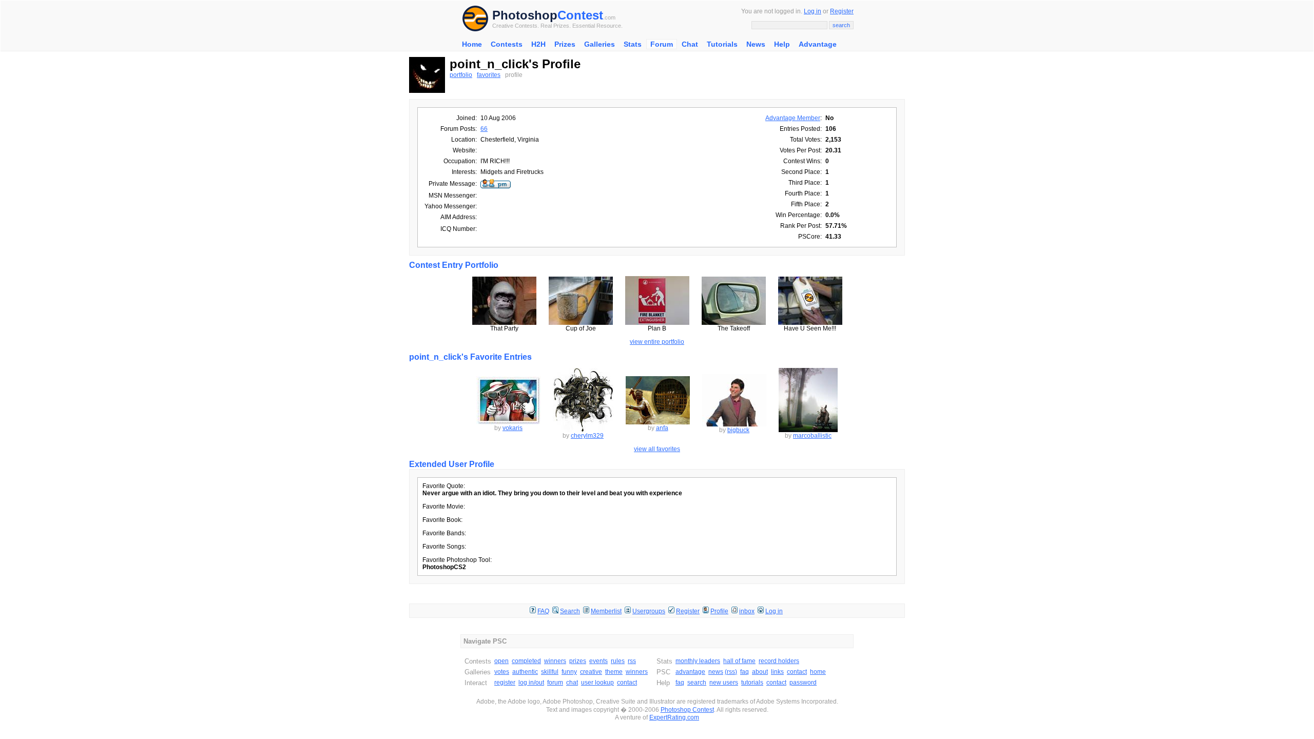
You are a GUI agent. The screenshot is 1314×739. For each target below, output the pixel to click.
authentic (525, 671)
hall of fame (739, 661)
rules (618, 661)
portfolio (461, 75)
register (504, 682)
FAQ (543, 611)
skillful (549, 671)
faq (744, 671)
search (696, 682)
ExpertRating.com (674, 717)
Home (472, 44)
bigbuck (738, 430)
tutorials (752, 682)
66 (484, 128)
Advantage (818, 44)
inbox (747, 611)
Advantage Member (792, 118)
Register (842, 11)
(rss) (731, 671)
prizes (577, 661)
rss (632, 661)
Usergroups (648, 611)
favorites (488, 75)
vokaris (513, 428)
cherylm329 (587, 435)
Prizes (564, 44)
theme (614, 671)
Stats (633, 44)
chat (572, 682)
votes (501, 671)
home (818, 671)
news (715, 671)
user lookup (597, 682)
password (803, 682)
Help (782, 44)
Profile (719, 611)
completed (526, 661)
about (760, 671)
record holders (779, 661)
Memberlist (606, 611)
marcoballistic (812, 435)
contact (627, 682)
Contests (507, 44)
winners (555, 661)
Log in (812, 11)
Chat (690, 44)
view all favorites (657, 449)
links (777, 671)
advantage (690, 671)
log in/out (531, 682)
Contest (580, 15)
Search (570, 611)
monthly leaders (697, 661)
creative (591, 671)
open (501, 661)
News (755, 44)
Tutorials (722, 44)
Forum (661, 44)
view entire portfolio (657, 341)
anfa (662, 428)
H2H (538, 44)
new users (723, 682)
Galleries (599, 44)
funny (569, 671)
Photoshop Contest (687, 709)
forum (555, 682)
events (598, 661)
